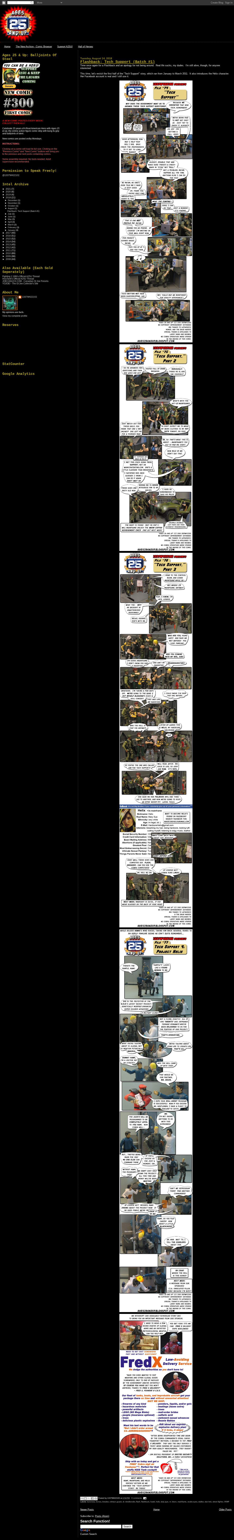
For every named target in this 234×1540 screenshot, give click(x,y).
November (13, 203)
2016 (8, 236)
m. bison (173, 1502)
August (11, 208)
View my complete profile (14, 316)
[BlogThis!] (85, 1498)
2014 (8, 241)
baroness (91, 1502)
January (12, 230)
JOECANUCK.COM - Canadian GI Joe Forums (25, 281)
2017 (8, 233)
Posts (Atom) (102, 1516)
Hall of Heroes (85, 46)
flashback (145, 1502)
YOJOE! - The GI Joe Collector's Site (20, 283)
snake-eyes (192, 1502)
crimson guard (116, 1502)
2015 (8, 238)
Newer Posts (87, 1509)
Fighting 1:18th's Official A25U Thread (21, 276)
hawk (152, 1502)
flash (138, 1502)
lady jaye (164, 1502)
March (11, 225)
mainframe (182, 1502)
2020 (8, 191)
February (12, 227)
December (13, 200)
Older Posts (225, 1509)
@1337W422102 (10, 175)
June (10, 216)
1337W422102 (29, 297)
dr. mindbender (129, 1502)
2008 (8, 259)
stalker (201, 1502)
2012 (8, 247)
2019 (8, 194)
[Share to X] (89, 1498)
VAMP (226, 1502)
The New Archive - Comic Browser (34, 46)
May (10, 219)
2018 (8, 197)
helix (158, 1502)
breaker (105, 1502)
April (10, 222)
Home (7, 46)
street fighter (218, 1502)
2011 (8, 250)
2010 (8, 253)
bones (98, 1502)
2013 (8, 244)
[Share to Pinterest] (96, 1498)
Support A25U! (65, 46)
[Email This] (82, 1498)
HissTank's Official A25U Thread (18, 278)
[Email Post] (144, 1498)
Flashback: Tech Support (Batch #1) (117, 62)
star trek (208, 1502)
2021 (8, 189)
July (10, 214)
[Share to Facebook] (92, 1498)
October (12, 206)
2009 (8, 256)
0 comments (136, 1498)
